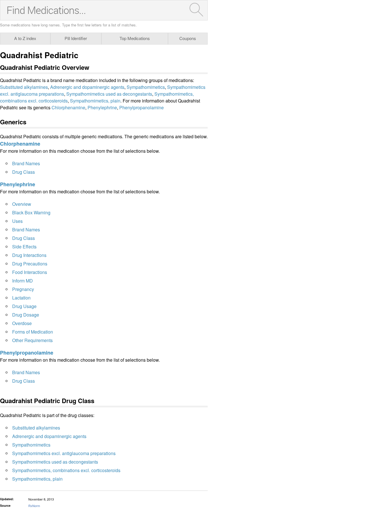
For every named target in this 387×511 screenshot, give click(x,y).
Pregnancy (23, 289)
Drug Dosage (25, 314)
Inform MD (22, 280)
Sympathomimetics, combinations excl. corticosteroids (66, 470)
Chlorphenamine (68, 107)
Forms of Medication (32, 331)
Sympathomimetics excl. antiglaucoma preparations (64, 453)
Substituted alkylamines (24, 87)
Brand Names (26, 163)
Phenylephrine (102, 107)
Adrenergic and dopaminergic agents (87, 87)
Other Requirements (32, 340)
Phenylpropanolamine (141, 107)
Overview (21, 204)
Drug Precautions (29, 263)
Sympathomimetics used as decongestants (109, 94)
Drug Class (23, 172)
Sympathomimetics (146, 87)
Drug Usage (24, 306)
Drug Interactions (29, 255)
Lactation (21, 297)
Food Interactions (29, 272)
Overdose (22, 323)
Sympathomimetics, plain (95, 100)
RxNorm (34, 505)
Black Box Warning (31, 212)
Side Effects (24, 246)
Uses (17, 221)
